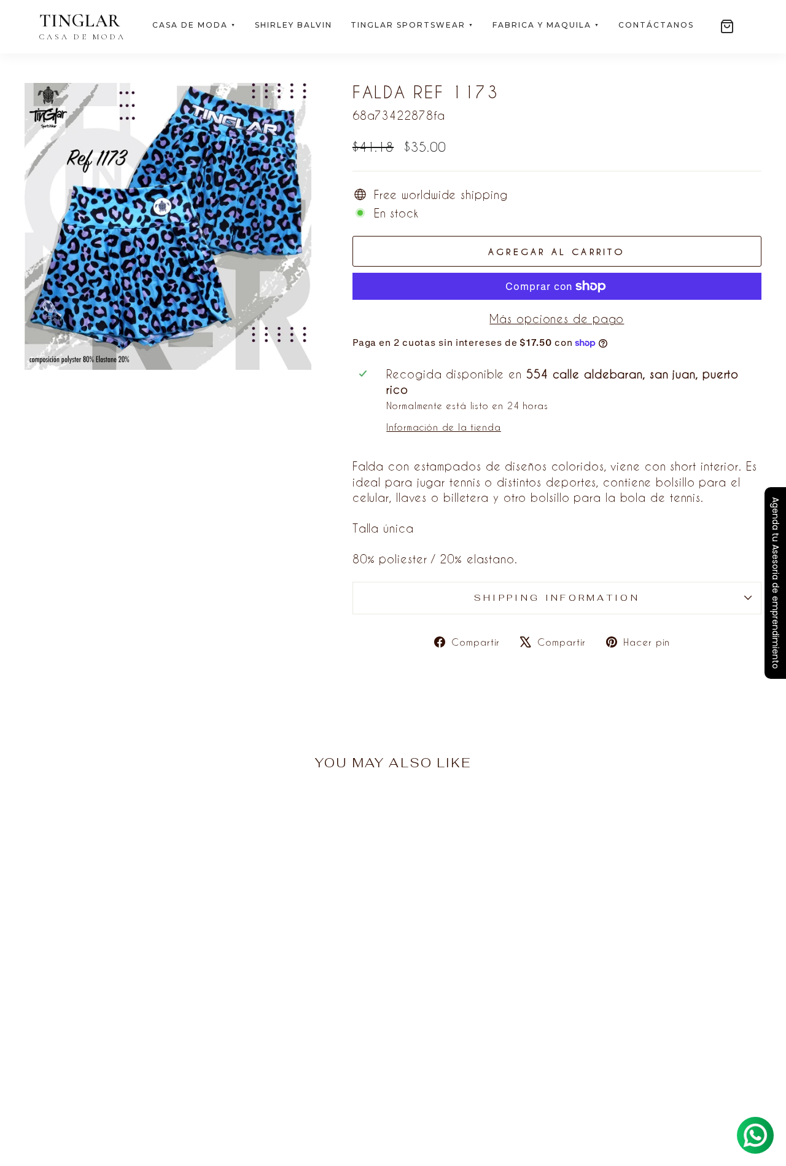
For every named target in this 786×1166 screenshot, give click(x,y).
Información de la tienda (443, 427)
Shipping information (557, 597)
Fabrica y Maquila (546, 24)
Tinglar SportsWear (412, 24)
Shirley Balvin (293, 24)
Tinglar (82, 26)
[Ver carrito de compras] (727, 26)
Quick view (112, 1048)
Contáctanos (656, 24)
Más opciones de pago (556, 318)
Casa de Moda (194, 24)
